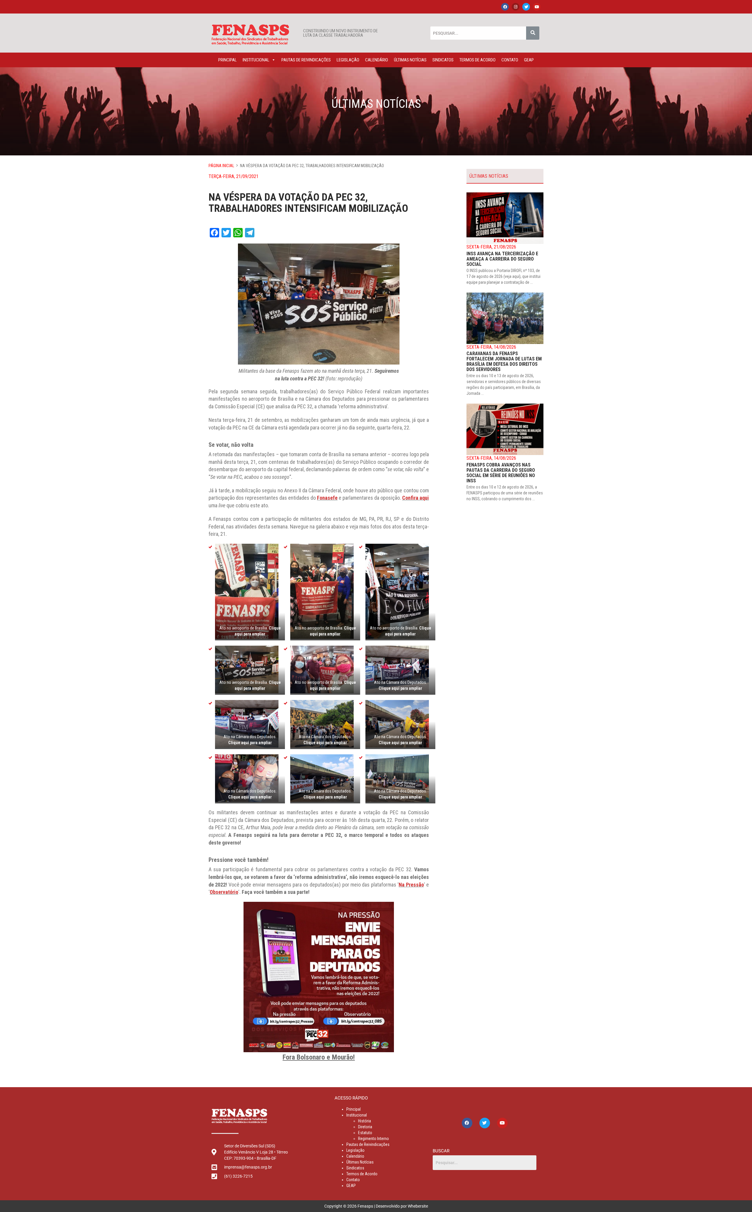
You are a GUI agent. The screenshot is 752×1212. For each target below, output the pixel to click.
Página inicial (221, 165)
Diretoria (365, 1126)
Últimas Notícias (410, 60)
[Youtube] (536, 7)
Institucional (256, 60)
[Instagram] (515, 7)
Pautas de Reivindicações (306, 60)
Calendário (376, 60)
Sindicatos (443, 60)
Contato (509, 60)
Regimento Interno (373, 1138)
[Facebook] (505, 7)
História (364, 1121)
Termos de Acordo (477, 60)
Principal (227, 60)
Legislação (348, 60)
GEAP (529, 60)
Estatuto (365, 1132)
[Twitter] (526, 7)
